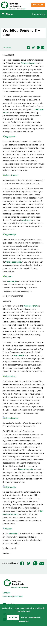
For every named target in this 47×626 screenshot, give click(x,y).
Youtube (11, 604)
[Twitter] (33, 47)
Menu (9, 14)
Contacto (6, 593)
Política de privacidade (12, 596)
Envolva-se (38, 5)
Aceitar (13, 617)
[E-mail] (42, 47)
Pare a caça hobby (14, 262)
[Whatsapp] (38, 47)
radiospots (27, 220)
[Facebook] (28, 47)
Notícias (7, 47)
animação (12, 281)
